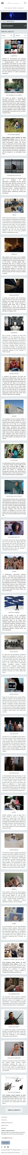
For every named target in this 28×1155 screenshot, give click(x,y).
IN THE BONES (14, 460)
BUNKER (14, 416)
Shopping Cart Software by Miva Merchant (10, 1152)
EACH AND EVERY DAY (14, 537)
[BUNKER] (14, 407)
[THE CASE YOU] (14, 725)
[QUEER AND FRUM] (14, 286)
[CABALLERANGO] (14, 841)
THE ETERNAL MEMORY (14, 134)
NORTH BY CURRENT (14, 612)
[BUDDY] (14, 803)
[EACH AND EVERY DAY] (14, 528)
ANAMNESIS (14, 332)
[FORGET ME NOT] (14, 685)
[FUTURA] (14, 563)
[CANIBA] (14, 915)
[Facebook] (1, 1147)
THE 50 (14, 215)
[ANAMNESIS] (14, 324)
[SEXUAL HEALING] (14, 365)
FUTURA (14, 571)
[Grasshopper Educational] (14, 3)
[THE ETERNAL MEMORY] (14, 126)
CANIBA (14, 923)
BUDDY (14, 812)
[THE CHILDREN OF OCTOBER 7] (14, 86)
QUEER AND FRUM (14, 295)
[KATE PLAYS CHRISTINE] (14, 1049)
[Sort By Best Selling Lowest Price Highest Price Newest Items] (7, 35)
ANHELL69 (14, 254)
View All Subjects (14, 1110)
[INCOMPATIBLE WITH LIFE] (14, 167)
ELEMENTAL (14, 55)
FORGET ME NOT (14, 694)
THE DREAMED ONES (14, 994)
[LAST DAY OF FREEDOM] (14, 1083)
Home (3, 21)
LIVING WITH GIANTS (14, 1026)
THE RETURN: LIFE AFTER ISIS (14, 496)
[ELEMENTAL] (14, 47)
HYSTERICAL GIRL (14, 773)
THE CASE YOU (14, 733)
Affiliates (3, 1128)
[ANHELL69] (14, 245)
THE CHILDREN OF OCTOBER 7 (14, 95)
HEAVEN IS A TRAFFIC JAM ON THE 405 (14, 959)
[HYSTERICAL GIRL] (14, 764)
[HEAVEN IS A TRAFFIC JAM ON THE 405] (14, 951)
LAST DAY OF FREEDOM (14, 1092)
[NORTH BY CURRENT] (14, 603)
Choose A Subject (7, 25)
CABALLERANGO (14, 850)
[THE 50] (14, 206)
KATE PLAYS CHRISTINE (14, 1058)
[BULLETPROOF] (14, 643)
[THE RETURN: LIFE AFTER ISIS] (14, 487)
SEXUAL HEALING (14, 373)
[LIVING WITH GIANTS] (14, 1018)
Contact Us (4, 1120)
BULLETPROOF (14, 651)
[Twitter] (5, 1147)
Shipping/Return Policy (7, 1122)
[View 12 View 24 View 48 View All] (21, 35)
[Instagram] (8, 1147)
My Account (4, 1117)
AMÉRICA (14, 889)
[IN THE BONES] (14, 451)
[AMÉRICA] (14, 880)
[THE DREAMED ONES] (14, 985)
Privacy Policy (4, 1125)
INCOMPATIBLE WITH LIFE (14, 175)
